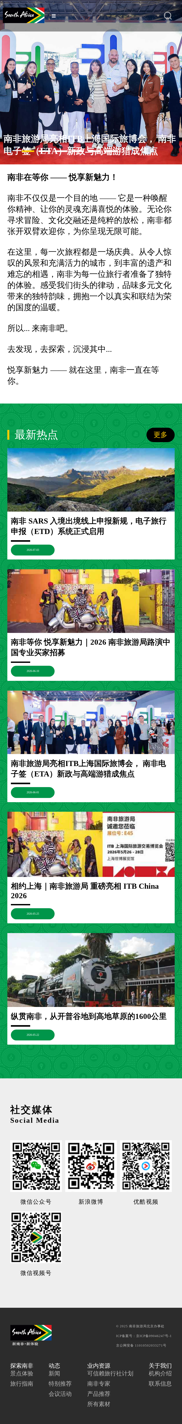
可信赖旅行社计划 (110, 1373)
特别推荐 (60, 1384)
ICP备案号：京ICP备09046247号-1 (144, 1336)
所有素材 (98, 1404)
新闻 (54, 1373)
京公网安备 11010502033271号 (141, 1345)
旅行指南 (21, 1384)
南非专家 (98, 1384)
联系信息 (160, 1384)
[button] (11, 151)
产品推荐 (98, 1394)
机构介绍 (160, 1373)
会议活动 (60, 1394)
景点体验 (21, 1373)
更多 (160, 435)
